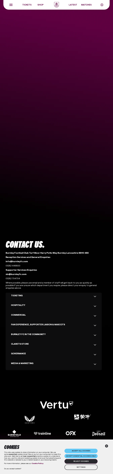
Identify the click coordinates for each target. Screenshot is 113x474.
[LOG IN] (102, 5)
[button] (56, 405)
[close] (106, 446)
